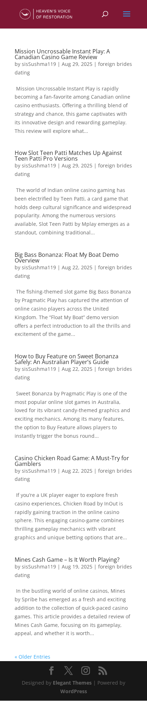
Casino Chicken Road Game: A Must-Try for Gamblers (72, 461)
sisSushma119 (39, 64)
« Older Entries (32, 656)
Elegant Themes (72, 682)
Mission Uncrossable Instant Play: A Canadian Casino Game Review (62, 54)
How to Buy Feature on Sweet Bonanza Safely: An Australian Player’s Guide (66, 359)
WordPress (73, 691)
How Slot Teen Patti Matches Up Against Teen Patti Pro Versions (68, 155)
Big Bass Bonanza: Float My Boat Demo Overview (67, 257)
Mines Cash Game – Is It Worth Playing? (67, 560)
